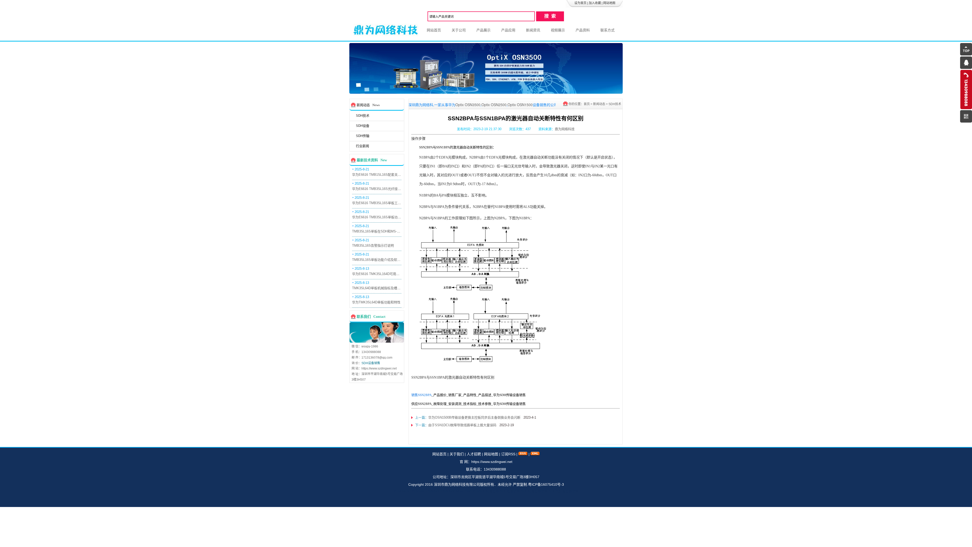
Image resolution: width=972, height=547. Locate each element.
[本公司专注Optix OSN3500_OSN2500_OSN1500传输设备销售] (486, 92)
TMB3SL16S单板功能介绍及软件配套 (379, 260)
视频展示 (558, 30)
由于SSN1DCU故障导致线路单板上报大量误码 (462, 425)
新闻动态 (599, 104)
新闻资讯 (533, 30)
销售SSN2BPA (421, 395)
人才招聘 (474, 454)
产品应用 (508, 30)
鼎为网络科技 (565, 129)
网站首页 (434, 30)
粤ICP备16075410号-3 (546, 484)
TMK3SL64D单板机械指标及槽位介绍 (379, 288)
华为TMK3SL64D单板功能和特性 (376, 302)
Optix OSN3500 (443, 104)
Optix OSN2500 (469, 104)
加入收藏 (595, 3)
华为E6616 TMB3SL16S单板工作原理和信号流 (386, 203)
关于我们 (457, 454)
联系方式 (607, 30)
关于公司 (459, 30)
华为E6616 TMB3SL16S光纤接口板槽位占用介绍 (388, 189)
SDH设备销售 (370, 363)
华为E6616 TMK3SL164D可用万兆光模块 (382, 274)
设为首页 (580, 3)
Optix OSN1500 (495, 104)
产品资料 (583, 30)
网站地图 (609, 3)
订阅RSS (508, 454)
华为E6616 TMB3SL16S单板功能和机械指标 (384, 217)
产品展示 (483, 30)
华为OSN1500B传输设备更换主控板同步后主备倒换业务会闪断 (474, 417)
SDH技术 (615, 104)
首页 (587, 104)
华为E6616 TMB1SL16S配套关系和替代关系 (384, 175)
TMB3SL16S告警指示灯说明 (373, 245)
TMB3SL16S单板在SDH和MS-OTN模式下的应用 (387, 231)
